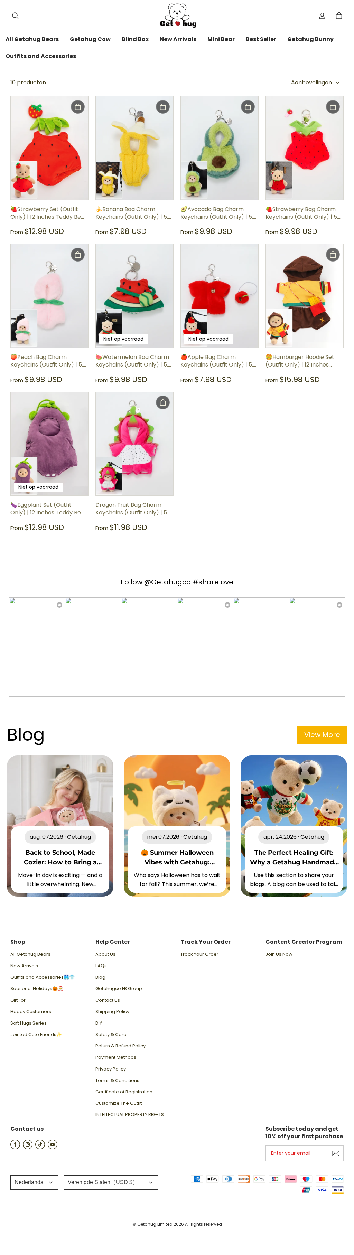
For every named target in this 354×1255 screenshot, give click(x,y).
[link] (32, 39)
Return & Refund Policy (120, 1046)
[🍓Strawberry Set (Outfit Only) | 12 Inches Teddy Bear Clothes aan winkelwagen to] (78, 107)
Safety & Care (111, 1034)
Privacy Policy (110, 1069)
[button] (15, 16)
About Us (105, 954)
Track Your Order (199, 954)
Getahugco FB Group (118, 989)
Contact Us (107, 1000)
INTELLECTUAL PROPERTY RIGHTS (129, 1115)
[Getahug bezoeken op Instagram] (27, 1147)
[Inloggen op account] (322, 16)
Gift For (18, 1000)
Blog (100, 977)
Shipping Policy (112, 1012)
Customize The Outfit (118, 1103)
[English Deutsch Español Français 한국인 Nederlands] (34, 1182)
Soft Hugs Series (28, 1023)
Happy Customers (30, 1012)
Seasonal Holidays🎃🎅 (36, 989)
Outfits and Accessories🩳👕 (42, 977)
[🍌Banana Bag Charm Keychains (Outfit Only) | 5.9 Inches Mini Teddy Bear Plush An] (163, 107)
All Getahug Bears (30, 954)
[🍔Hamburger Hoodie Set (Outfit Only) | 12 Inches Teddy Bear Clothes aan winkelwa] (333, 255)
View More (322, 735)
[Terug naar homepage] (177, 16)
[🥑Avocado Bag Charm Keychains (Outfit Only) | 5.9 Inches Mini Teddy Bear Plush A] (248, 107)
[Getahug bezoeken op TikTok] (40, 1147)
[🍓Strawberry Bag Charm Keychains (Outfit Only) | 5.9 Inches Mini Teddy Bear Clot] (333, 107)
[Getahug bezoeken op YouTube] (52, 1147)
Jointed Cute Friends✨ (36, 1034)
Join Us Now (279, 954)
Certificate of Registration (123, 1092)
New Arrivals (24, 966)
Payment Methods (115, 1057)
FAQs (101, 966)
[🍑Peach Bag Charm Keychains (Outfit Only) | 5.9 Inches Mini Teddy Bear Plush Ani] (78, 255)
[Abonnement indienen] (335, 1153)
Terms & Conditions (117, 1080)
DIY (98, 1023)
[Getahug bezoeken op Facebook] (15, 1147)
